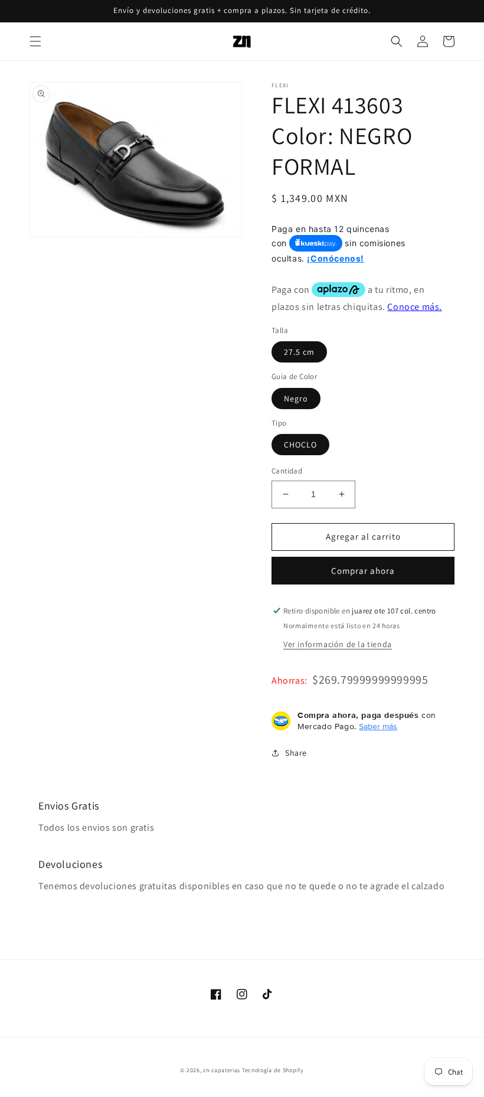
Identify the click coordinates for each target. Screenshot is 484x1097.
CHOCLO (300, 444)
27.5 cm (299, 352)
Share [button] (296, 752)
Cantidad (287, 471)
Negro (296, 398)
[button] (35, 41)
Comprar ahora (363, 570)
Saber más (378, 726)
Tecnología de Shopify (273, 1070)
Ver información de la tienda (337, 644)
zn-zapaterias (221, 1070)
